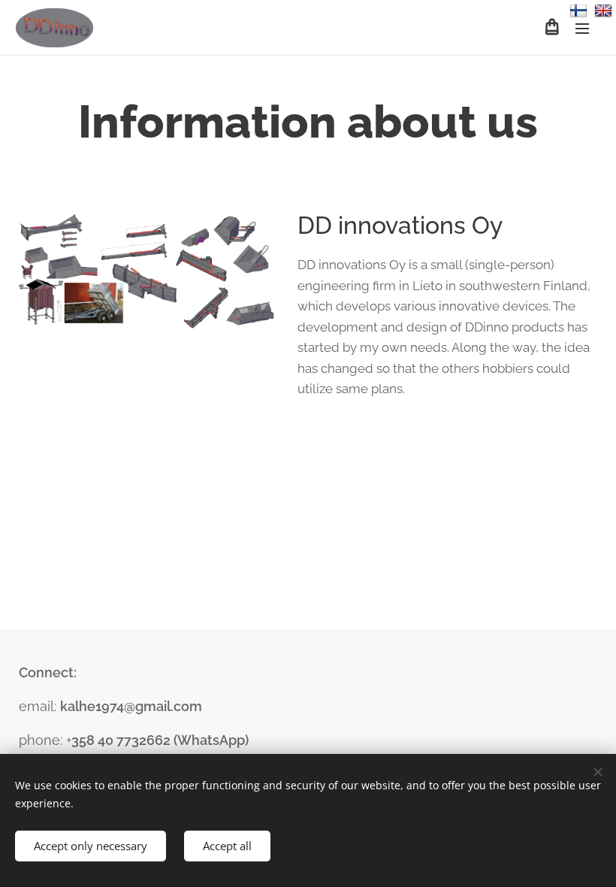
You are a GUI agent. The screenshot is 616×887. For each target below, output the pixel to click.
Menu (582, 28)
